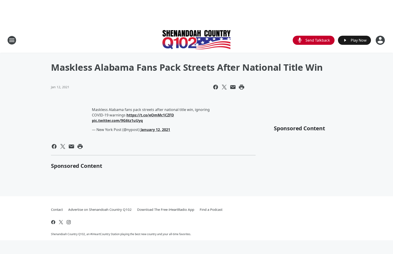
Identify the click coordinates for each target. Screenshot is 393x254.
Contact (57, 209)
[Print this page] (241, 87)
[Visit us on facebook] (53, 222)
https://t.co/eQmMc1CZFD (150, 115)
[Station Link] (196, 40)
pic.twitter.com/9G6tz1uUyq (117, 120)
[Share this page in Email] (233, 87)
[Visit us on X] (61, 222)
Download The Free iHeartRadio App (165, 209)
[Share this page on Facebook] (215, 87)
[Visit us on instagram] (68, 222)
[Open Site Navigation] (11, 40)
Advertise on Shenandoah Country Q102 (100, 209)
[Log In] (381, 40)
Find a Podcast (211, 209)
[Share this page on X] (224, 87)
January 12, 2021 (155, 129)
